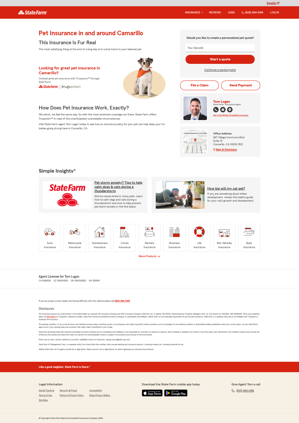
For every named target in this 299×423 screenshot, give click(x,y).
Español (271, 3)
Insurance (192, 12)
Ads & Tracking (46, 390)
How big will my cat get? (226, 188)
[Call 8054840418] (216, 109)
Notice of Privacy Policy (72, 395)
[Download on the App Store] (152, 393)
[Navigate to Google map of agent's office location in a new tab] (230, 109)
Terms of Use (45, 395)
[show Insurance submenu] (201, 12)
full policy (51, 317)
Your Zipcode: (196, 47)
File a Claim (200, 85)
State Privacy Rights (99, 395)
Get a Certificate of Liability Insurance (230, 115)
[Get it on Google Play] (175, 393)
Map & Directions (226, 149)
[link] (33, 12)
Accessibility (95, 390)
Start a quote (220, 59)
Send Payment (241, 85)
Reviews (215, 12)
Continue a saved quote (220, 69)
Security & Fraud (68, 390)
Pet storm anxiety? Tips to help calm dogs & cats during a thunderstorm (118, 187)
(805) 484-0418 (254, 12)
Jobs (231, 12)
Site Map (43, 400)
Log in (274, 12)
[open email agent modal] (223, 110)
